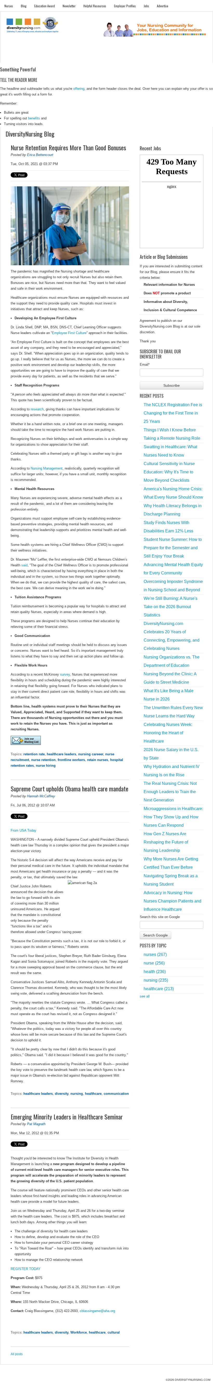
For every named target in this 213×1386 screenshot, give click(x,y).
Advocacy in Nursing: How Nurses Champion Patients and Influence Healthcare (172, 901)
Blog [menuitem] (23, 6)
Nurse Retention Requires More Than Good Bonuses (68, 147)
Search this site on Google (160, 917)
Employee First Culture (69, 333)
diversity (61, 1094)
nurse (154, 963)
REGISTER (19, 1269)
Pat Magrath (36, 1124)
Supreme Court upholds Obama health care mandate (69, 788)
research (37, 409)
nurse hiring (46, 765)
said (24, 565)
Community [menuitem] (87, 57)
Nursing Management (47, 468)
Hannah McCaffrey (41, 796)
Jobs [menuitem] (146, 6)
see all (145, 996)
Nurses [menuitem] (8, 6)
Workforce (78, 1332)
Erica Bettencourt (40, 155)
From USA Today (23, 830)
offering (78, 89)
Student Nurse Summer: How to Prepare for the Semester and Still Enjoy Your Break (173, 547)
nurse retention (43, 760)
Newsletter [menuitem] (69, 6)
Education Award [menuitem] (44, 6)
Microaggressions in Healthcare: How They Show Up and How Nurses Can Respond (173, 816)
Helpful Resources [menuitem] (94, 6)
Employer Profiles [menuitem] (125, 6)
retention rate (34, 754)
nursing (76, 1094)
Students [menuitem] (25, 57)
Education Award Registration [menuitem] (146, 57)
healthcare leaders (61, 754)
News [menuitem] (72, 57)
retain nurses (97, 760)
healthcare (93, 1094)
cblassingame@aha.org (97, 1311)
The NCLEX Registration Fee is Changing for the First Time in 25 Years (173, 413)
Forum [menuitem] (104, 57)
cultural (114, 1332)
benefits (34, 118)
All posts (17, 1354)
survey (65, 674)
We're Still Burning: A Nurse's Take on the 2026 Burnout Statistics (170, 606)
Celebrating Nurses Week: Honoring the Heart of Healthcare (168, 732)
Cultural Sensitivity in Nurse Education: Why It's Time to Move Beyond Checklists (169, 472)
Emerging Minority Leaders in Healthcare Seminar (67, 1116)
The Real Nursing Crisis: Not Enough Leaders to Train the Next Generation (170, 791)
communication (116, 1094)
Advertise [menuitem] (162, 6)
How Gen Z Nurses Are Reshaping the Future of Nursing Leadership (166, 842)
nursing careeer (90, 754)
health (155, 971)
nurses (155, 954)
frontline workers (71, 760)
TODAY (35, 1269)
